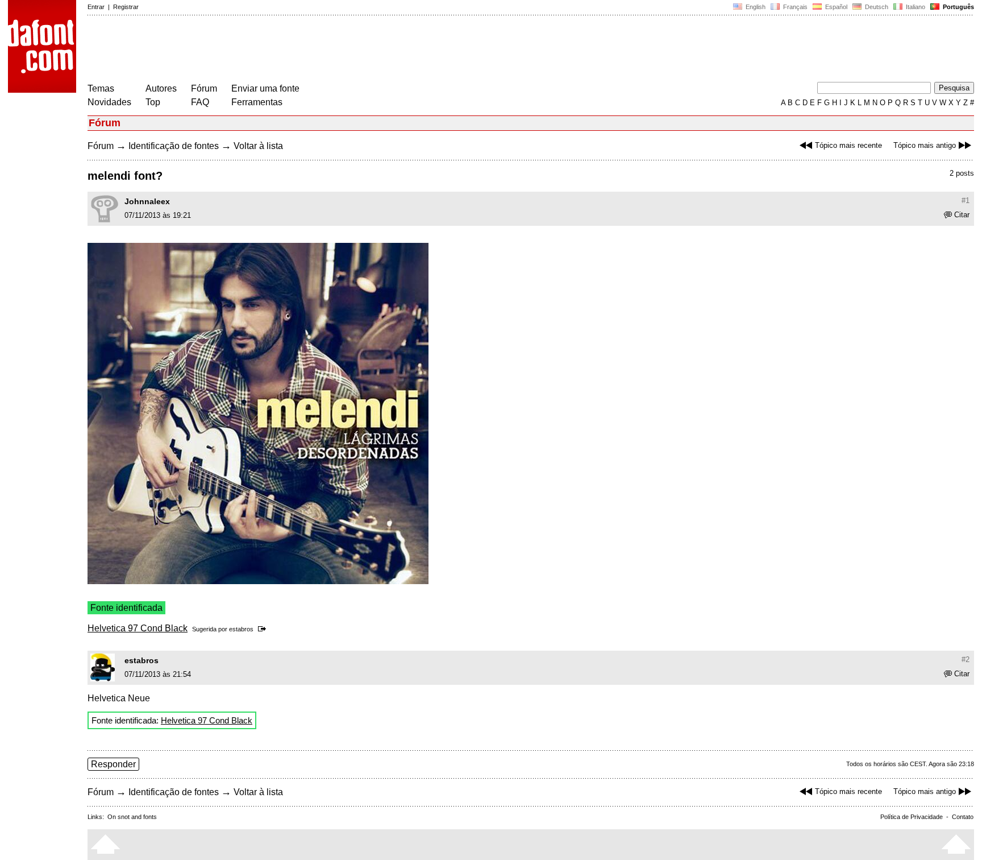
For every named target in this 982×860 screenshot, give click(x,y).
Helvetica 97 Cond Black (138, 628)
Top (152, 102)
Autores (161, 88)
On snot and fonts (132, 816)
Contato (962, 816)
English (754, 6)
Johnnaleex (147, 201)
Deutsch (876, 6)
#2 (965, 659)
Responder (113, 764)
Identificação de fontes (173, 146)
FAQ (200, 102)
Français (794, 6)
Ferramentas (256, 102)
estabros (241, 629)
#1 (965, 200)
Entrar (96, 6)
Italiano (914, 6)
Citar (961, 214)
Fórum (204, 88)
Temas (101, 88)
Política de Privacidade (911, 816)
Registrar (126, 6)
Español (835, 6)
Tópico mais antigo (924, 145)
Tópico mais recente (848, 145)
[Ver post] (264, 629)
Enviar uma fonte (265, 88)
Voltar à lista (258, 146)
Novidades (109, 102)
